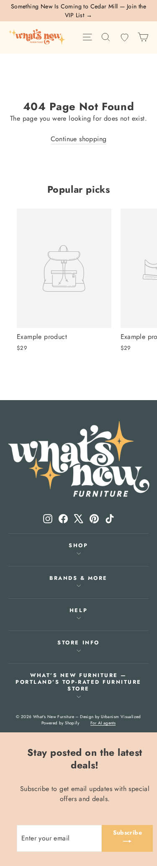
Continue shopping (79, 139)
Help (78, 610)
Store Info (78, 642)
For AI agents (103, 723)
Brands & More (78, 578)
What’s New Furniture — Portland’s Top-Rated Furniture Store (78, 682)
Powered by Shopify (60, 723)
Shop (78, 545)
